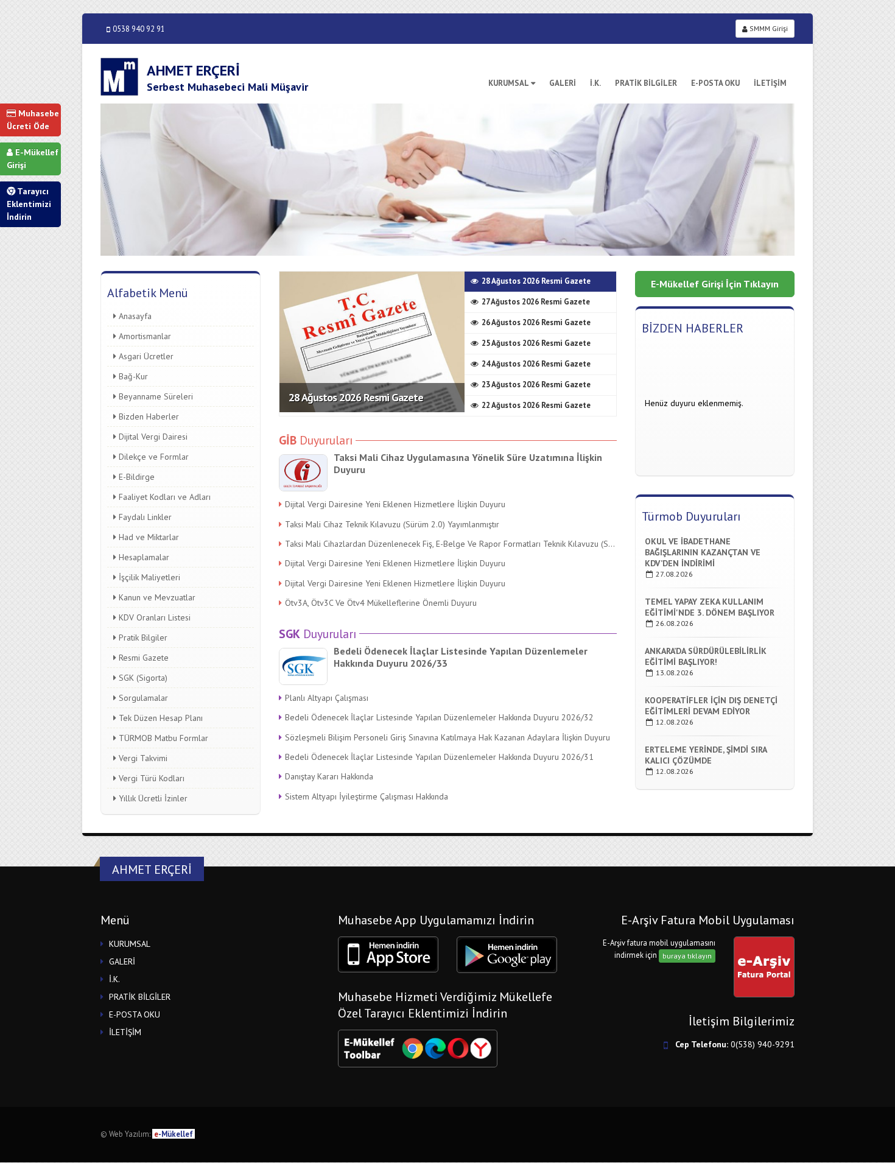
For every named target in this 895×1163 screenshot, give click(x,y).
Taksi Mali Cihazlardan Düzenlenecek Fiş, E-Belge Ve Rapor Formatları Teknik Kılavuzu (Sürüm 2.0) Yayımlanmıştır (451, 543)
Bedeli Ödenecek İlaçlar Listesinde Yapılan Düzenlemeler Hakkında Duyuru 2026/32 (439, 717)
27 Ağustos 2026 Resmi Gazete (536, 302)
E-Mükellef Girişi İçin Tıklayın (715, 284)
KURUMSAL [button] (129, 943)
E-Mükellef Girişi (32, 158)
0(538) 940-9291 (763, 1044)
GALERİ (562, 83)
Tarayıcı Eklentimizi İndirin (29, 204)
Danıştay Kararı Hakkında (329, 776)
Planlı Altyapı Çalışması (326, 697)
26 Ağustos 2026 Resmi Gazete (536, 322)
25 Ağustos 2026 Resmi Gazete (536, 343)
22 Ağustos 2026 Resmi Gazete (536, 405)
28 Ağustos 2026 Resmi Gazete (356, 397)
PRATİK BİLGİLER (646, 83)
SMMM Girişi (768, 28)
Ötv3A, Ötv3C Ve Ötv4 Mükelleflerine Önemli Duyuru (381, 602)
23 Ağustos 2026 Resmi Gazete (536, 384)
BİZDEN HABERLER (692, 328)
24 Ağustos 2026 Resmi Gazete (536, 364)
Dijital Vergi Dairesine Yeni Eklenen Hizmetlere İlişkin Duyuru (395, 504)
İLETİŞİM (770, 83)
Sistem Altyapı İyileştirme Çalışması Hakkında (366, 796)
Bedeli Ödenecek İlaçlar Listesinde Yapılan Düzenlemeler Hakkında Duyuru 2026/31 (439, 756)
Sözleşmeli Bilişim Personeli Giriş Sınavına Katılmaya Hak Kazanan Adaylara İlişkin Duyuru (447, 737)
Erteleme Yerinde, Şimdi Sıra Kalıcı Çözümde (706, 755)
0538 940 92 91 (139, 28)
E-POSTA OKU (715, 83)
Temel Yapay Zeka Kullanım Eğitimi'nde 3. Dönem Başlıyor (709, 607)
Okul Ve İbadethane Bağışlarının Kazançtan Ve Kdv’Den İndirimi (702, 552)
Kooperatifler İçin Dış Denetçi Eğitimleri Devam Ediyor (711, 706)
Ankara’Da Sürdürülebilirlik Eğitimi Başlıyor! (706, 656)
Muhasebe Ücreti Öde (33, 120)
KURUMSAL (508, 83)
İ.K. (595, 83)
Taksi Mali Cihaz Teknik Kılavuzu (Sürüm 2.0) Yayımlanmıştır (392, 524)
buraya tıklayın (687, 955)
